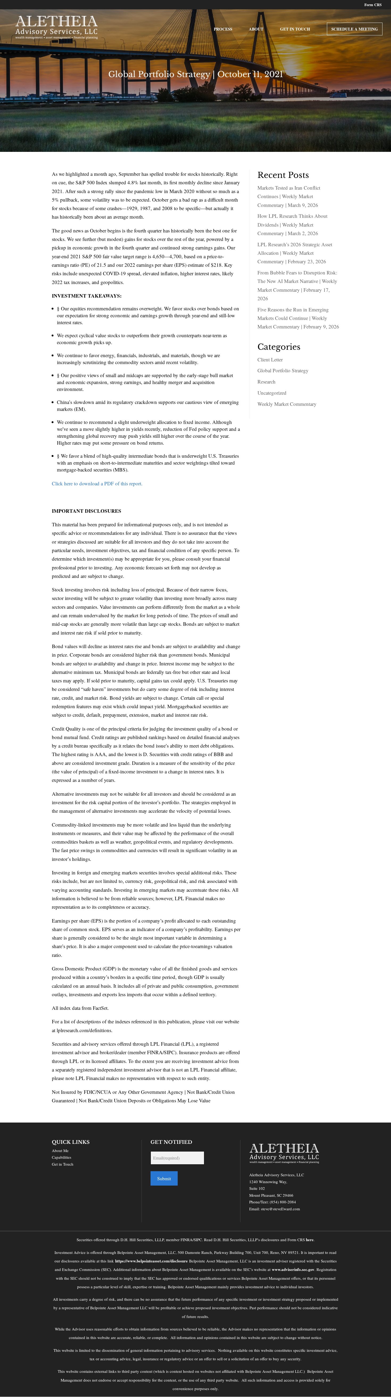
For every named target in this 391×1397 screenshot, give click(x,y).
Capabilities (61, 1157)
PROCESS (223, 29)
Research (266, 381)
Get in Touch (62, 1164)
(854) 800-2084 (283, 1201)
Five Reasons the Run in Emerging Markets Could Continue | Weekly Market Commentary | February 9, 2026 (298, 318)
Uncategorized (271, 392)
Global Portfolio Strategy (283, 370)
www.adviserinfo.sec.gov (293, 1269)
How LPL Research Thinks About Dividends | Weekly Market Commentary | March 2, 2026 (292, 224)
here (310, 1239)
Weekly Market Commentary (287, 404)
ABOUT (256, 29)
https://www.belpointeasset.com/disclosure (151, 1261)
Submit (164, 1178)
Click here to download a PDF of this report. (97, 483)
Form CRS (373, 5)
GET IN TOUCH (295, 29)
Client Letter (270, 359)
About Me (60, 1150)
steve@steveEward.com (280, 1208)
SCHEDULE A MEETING (354, 29)
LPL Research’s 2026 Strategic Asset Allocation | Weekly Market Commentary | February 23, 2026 (294, 253)
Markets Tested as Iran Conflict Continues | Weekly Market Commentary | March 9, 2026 (288, 196)
